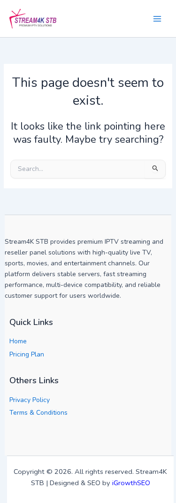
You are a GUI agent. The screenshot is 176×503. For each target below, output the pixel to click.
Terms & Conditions (38, 412)
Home (18, 341)
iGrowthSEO (131, 483)
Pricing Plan (26, 354)
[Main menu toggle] (157, 18)
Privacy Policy (29, 399)
